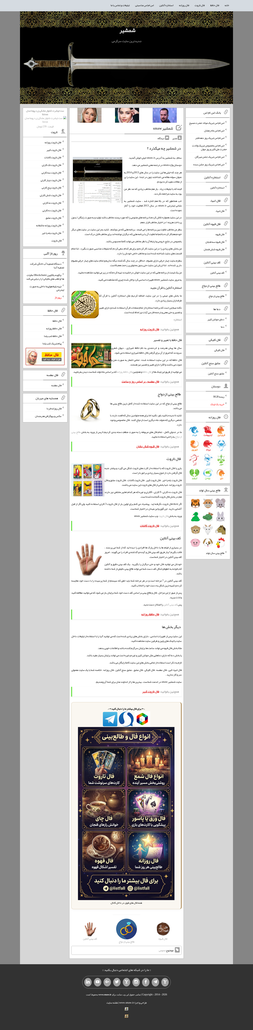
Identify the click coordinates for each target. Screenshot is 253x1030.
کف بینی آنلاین (170, 604)
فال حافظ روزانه (124, 371)
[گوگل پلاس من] (107, 982)
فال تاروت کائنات (52, 157)
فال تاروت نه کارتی (52, 202)
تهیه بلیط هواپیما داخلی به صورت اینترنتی (47, 288)
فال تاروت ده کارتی (51, 210)
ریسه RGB (218, 396)
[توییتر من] (117, 982)
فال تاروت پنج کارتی (51, 187)
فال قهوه (220, 234)
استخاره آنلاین (166, 5)
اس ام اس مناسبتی (144, 5)
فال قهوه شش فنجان (214, 249)
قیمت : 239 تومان (45, 118)
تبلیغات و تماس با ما (120, 5)
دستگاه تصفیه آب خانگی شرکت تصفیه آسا (47, 265)
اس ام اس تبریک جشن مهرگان (209, 156)
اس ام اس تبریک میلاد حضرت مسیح (206, 122)
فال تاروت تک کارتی (51, 165)
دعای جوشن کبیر (215, 319)
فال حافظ (214, 5)
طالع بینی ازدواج (216, 296)
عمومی (162, 950)
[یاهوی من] (165, 982)
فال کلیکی (219, 350)
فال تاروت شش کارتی (50, 195)
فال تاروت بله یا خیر (51, 233)
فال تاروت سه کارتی (51, 172)
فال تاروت (200, 5)
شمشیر (127, 30)
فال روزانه (184, 5)
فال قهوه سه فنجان (214, 241)
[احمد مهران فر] (165, 116)
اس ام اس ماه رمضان (214, 130)
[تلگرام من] (155, 982)
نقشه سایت (112, 1002)
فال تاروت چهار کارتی (51, 180)
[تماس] (126, 982)
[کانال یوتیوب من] (97, 982)
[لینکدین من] (88, 982)
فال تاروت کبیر (53, 149)
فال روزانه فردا (53, 408)
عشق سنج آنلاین (216, 373)
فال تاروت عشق (53, 217)
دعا (222, 326)
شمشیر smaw (163, 128)
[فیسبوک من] (145, 982)
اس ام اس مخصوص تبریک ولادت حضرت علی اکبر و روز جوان (209, 147)
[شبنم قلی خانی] (89, 116)
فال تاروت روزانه (53, 142)
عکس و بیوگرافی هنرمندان (48, 416)
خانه (227, 5)
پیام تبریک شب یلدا (51, 343)
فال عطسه (56, 385)
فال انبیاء (219, 210)
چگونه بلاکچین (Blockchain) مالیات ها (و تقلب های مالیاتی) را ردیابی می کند (45, 276)
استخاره (178, 319)
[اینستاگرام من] (136, 982)
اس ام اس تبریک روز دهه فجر (209, 137)
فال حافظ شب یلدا (52, 335)
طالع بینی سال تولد (215, 553)
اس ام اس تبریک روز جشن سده (208, 164)
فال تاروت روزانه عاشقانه (48, 225)
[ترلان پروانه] (127, 116)
